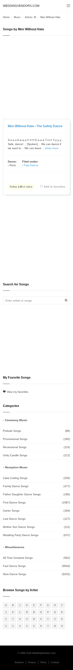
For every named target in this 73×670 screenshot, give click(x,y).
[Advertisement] (36, 78)
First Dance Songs (36, 502)
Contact (55, 662)
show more (51, 148)
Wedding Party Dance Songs (36, 535)
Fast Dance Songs (36, 565)
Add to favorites (54, 186)
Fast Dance (31, 165)
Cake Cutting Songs (36, 478)
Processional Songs (36, 439)
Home (6, 17)
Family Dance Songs (36, 486)
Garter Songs (36, 510)
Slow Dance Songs (36, 574)
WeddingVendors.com (21, 5)
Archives (19, 662)
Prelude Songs (36, 430)
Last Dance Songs (36, 518)
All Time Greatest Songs (36, 557)
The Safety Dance (49, 126)
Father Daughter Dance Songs (36, 494)
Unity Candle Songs (36, 455)
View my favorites (17, 391)
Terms (43, 662)
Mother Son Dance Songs (36, 526)
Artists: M (30, 17)
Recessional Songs (36, 447)
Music (17, 17)
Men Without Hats (21, 126)
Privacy (32, 662)
